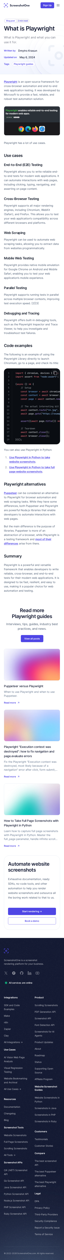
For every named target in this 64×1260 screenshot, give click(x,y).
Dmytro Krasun (27, 50)
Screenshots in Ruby (46, 1121)
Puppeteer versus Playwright (23, 686)
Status (38, 1062)
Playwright (10, 81)
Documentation (12, 1106)
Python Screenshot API (16, 1194)
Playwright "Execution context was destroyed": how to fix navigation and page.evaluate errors (29, 751)
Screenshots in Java (45, 1108)
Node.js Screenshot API (16, 1200)
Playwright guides (23, 64)
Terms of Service (44, 1234)
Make (7, 1015)
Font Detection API (44, 1025)
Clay (6, 1035)
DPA (37, 1201)
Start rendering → (32, 911)
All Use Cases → (12, 1089)
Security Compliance (46, 1221)
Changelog (10, 1113)
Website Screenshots (15, 1135)
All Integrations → (13, 1042)
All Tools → (9, 1155)
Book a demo (32, 920)
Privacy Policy (42, 1207)
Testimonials (41, 1139)
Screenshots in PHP (45, 1114)
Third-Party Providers (46, 1214)
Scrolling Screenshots (15, 1148)
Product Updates (44, 1042)
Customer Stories (44, 1145)
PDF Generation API (45, 1011)
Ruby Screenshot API (15, 1213)
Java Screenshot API (15, 1187)
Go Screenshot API (14, 1180)
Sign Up (47, 5)
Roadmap (40, 1055)
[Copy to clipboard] (55, 373)
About (38, 1048)
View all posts (32, 638)
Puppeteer (10, 493)
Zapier (7, 1029)
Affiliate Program (44, 1079)
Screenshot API (43, 1018)
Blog (6, 1120)
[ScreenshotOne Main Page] (17, 5)
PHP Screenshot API (15, 1207)
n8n (6, 1022)
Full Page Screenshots (16, 1141)
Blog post (10, 20)
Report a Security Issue (47, 1227)
